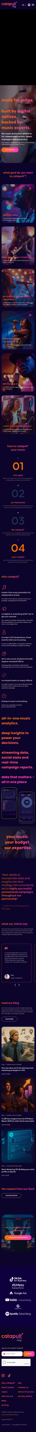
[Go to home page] (12, 1338)
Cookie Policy (6, 1424)
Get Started (10, 150)
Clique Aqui (18, 414)
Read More (9, 1019)
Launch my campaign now (18, 1237)
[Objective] (18, 203)
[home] (9, 4)
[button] (15, 984)
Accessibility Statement (19, 1424)
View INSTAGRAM (11, 1195)
